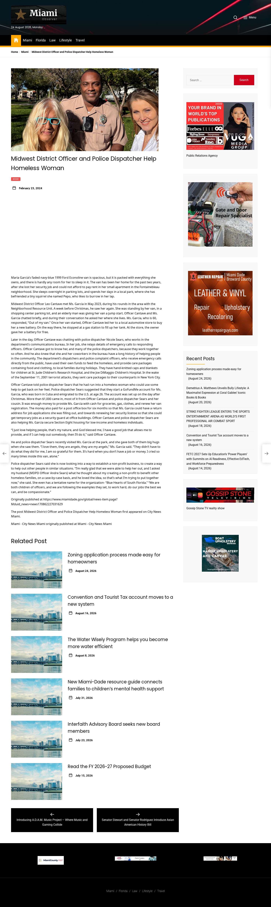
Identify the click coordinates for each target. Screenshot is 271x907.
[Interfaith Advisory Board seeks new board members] (36, 739)
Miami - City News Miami (28, 524)
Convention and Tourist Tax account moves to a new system (217, 437)
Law (52, 40)
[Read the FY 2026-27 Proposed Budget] (36, 781)
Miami (27, 40)
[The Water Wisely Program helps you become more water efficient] (36, 654)
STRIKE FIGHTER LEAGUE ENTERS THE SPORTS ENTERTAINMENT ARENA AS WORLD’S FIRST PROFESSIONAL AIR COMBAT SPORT (218, 416)
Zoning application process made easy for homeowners (213, 371)
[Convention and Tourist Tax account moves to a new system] (36, 612)
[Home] (16, 40)
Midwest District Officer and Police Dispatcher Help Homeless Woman (73, 512)
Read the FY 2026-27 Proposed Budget (109, 766)
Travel (80, 40)
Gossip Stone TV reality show (205, 508)
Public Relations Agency (202, 155)
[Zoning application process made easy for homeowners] (36, 569)
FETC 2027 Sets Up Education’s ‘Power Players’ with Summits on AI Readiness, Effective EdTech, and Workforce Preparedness (218, 458)
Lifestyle (65, 40)
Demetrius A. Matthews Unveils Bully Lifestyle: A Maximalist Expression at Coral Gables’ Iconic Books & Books (217, 392)
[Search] (235, 17)
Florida (41, 40)
